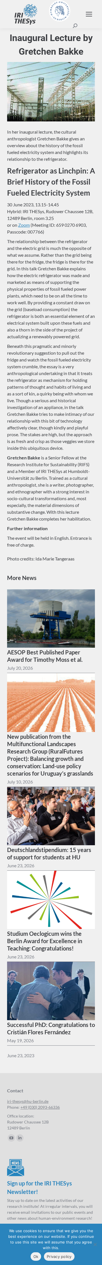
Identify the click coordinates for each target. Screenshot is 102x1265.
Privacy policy (59, 1256)
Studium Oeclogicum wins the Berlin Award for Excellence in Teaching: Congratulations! (44, 941)
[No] (95, 1244)
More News (22, 577)
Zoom (24, 225)
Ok (36, 1256)
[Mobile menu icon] (89, 14)
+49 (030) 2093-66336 (40, 1107)
